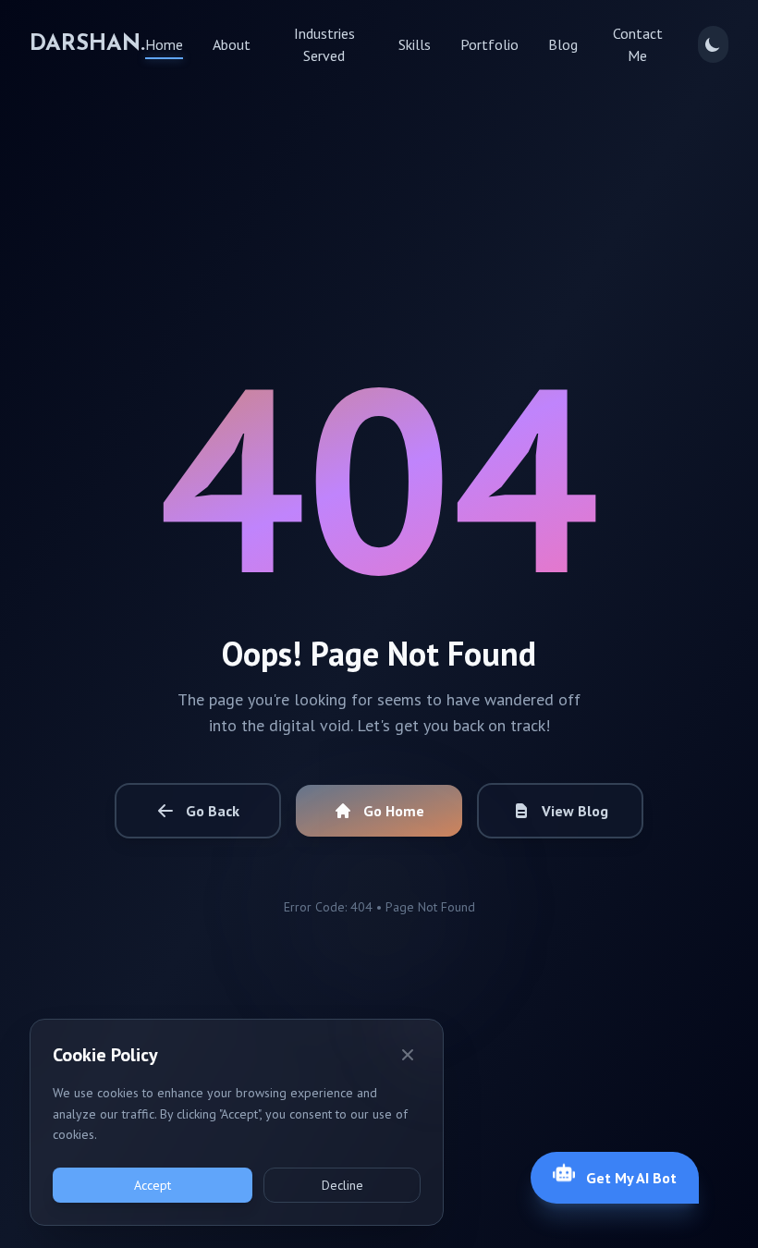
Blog (563, 44)
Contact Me (638, 44)
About (232, 44)
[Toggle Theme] (713, 44)
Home (164, 44)
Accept (152, 1185)
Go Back (212, 810)
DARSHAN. (87, 44)
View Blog (575, 810)
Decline (342, 1185)
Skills (414, 44)
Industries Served (324, 44)
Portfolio (489, 44)
